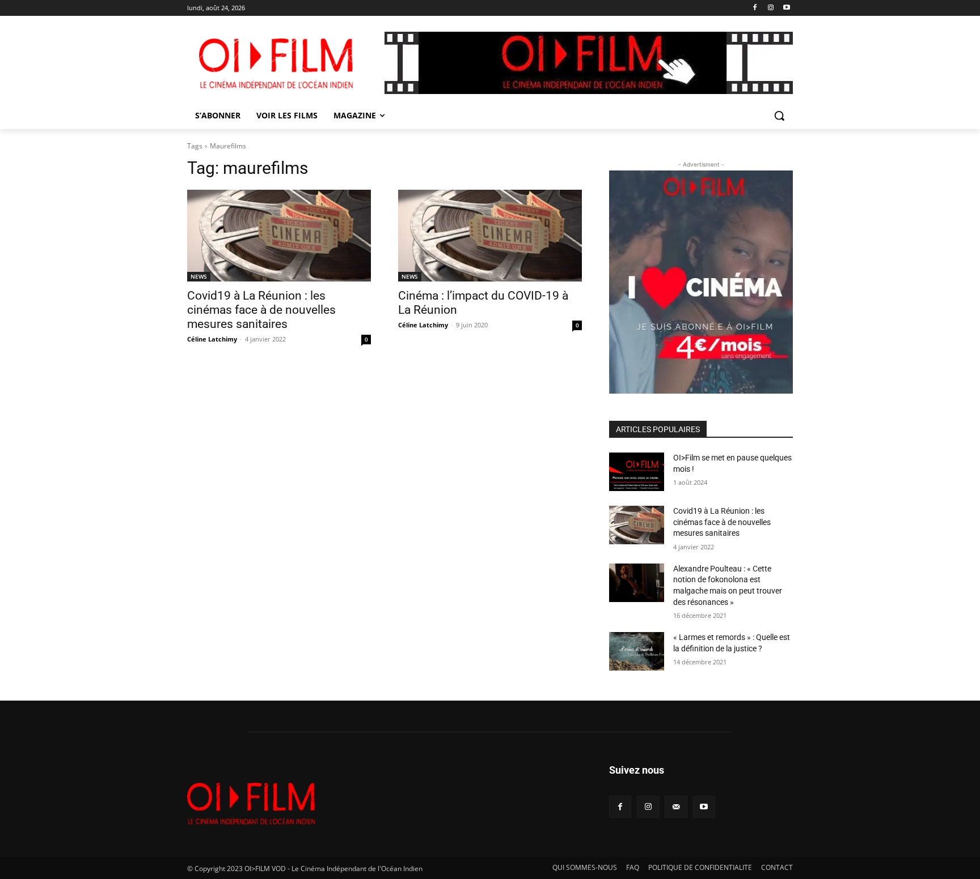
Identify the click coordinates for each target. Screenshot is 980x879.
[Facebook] (755, 8)
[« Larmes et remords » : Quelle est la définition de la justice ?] (636, 651)
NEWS (199, 276)
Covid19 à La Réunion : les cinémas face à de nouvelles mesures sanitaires (261, 310)
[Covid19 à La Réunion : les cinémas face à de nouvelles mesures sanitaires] (279, 235)
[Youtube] (786, 8)
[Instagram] (770, 8)
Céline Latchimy (212, 339)
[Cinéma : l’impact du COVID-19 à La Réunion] (490, 235)
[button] (779, 115)
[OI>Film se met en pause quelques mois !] (636, 472)
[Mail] (676, 807)
